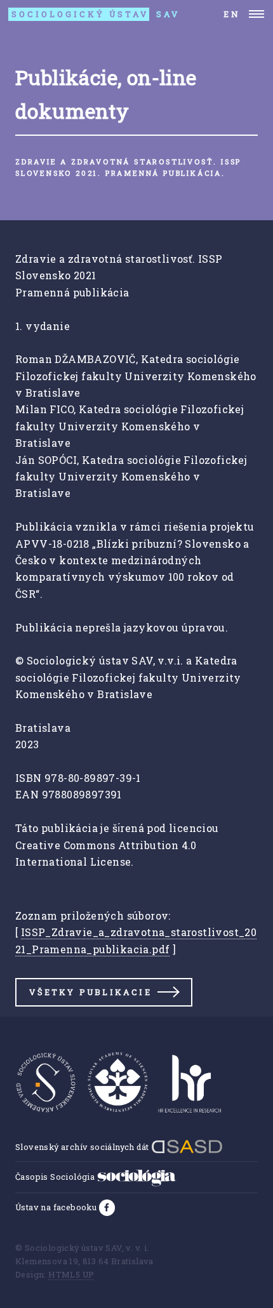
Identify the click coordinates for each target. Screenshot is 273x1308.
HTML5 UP (71, 1274)
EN (232, 14)
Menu (257, 14)
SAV (95, 14)
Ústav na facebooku (57, 1207)
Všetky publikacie (90, 992)
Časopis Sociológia (56, 1177)
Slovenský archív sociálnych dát (83, 1147)
